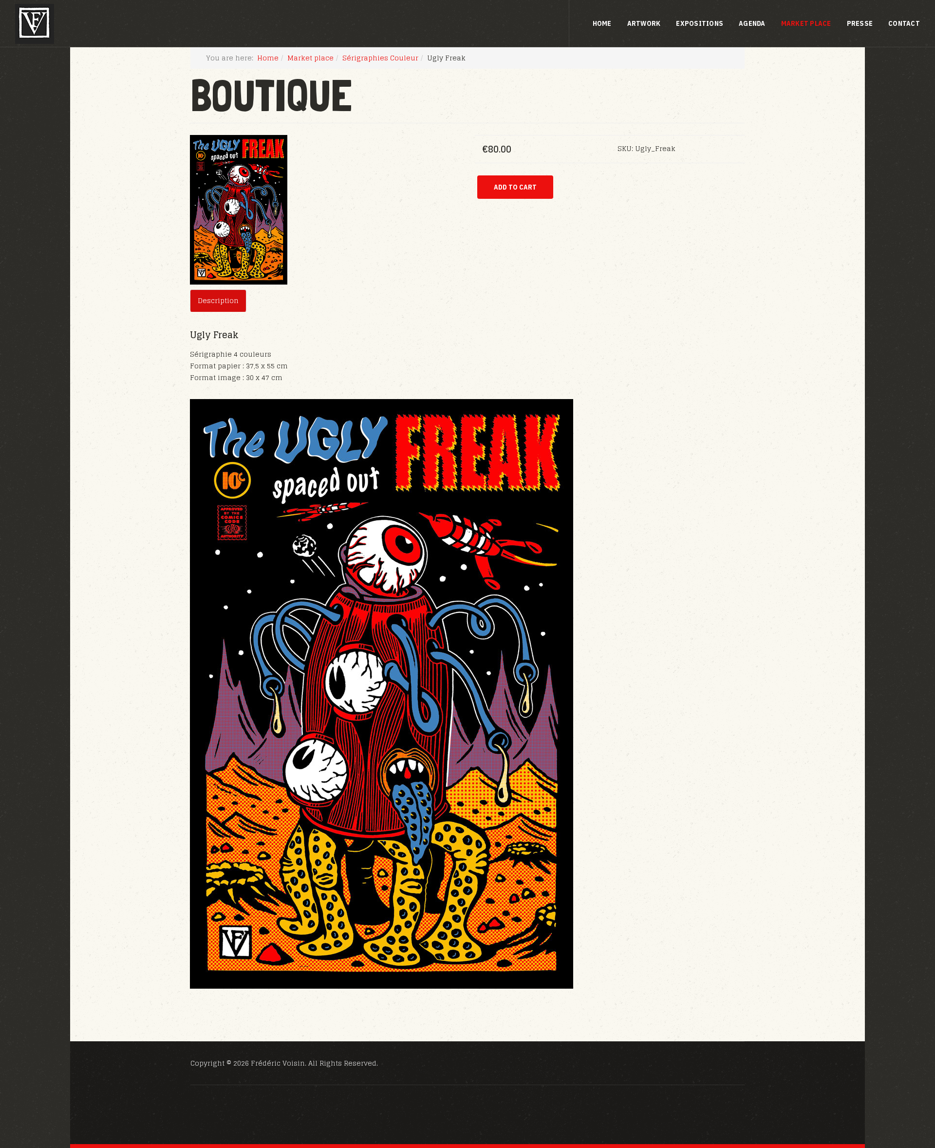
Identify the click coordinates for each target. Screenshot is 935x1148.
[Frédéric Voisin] (34, 24)
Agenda (752, 23)
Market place (806, 23)
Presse (860, 23)
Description (218, 300)
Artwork (644, 23)
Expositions (699, 23)
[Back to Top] (903, 1087)
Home (602, 23)
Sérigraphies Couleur (380, 58)
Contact (904, 23)
